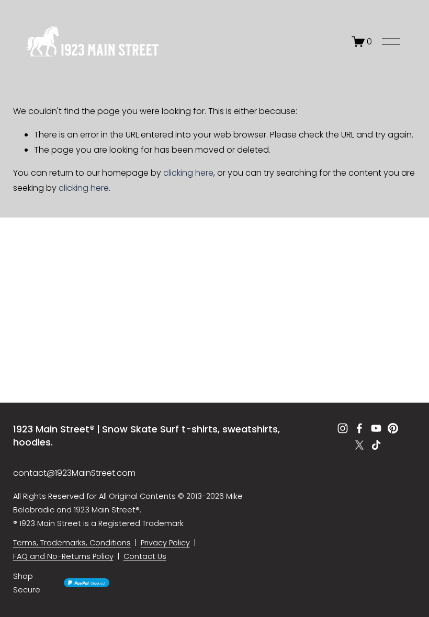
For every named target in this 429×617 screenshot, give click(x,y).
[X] (359, 445)
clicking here (188, 173)
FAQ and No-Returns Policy (63, 556)
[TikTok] (376, 445)
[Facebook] (359, 428)
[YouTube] (376, 428)
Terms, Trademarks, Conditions (72, 543)
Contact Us (144, 556)
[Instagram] (342, 428)
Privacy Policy (165, 543)
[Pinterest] (393, 428)
